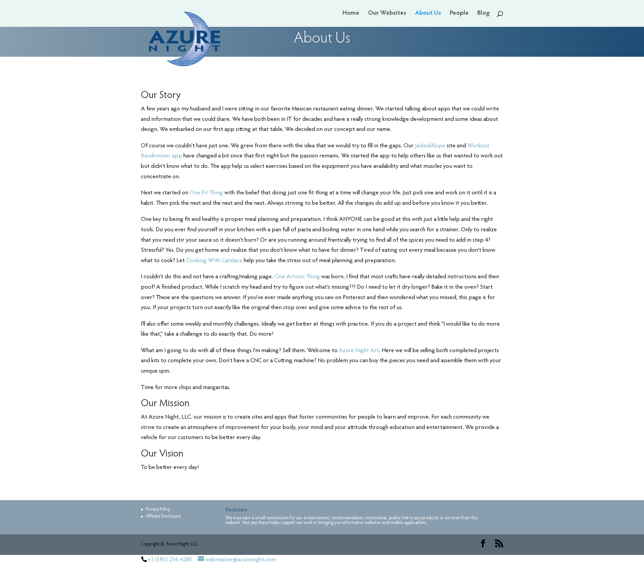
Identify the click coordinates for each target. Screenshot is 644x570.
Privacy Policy (158, 509)
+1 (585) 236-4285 (170, 560)
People (459, 13)
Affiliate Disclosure (163, 516)
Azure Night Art (359, 351)
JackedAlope (430, 146)
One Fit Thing (205, 193)
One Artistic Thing (297, 277)
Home (350, 13)
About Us (428, 13)
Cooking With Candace (214, 261)
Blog (483, 13)
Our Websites (387, 13)
